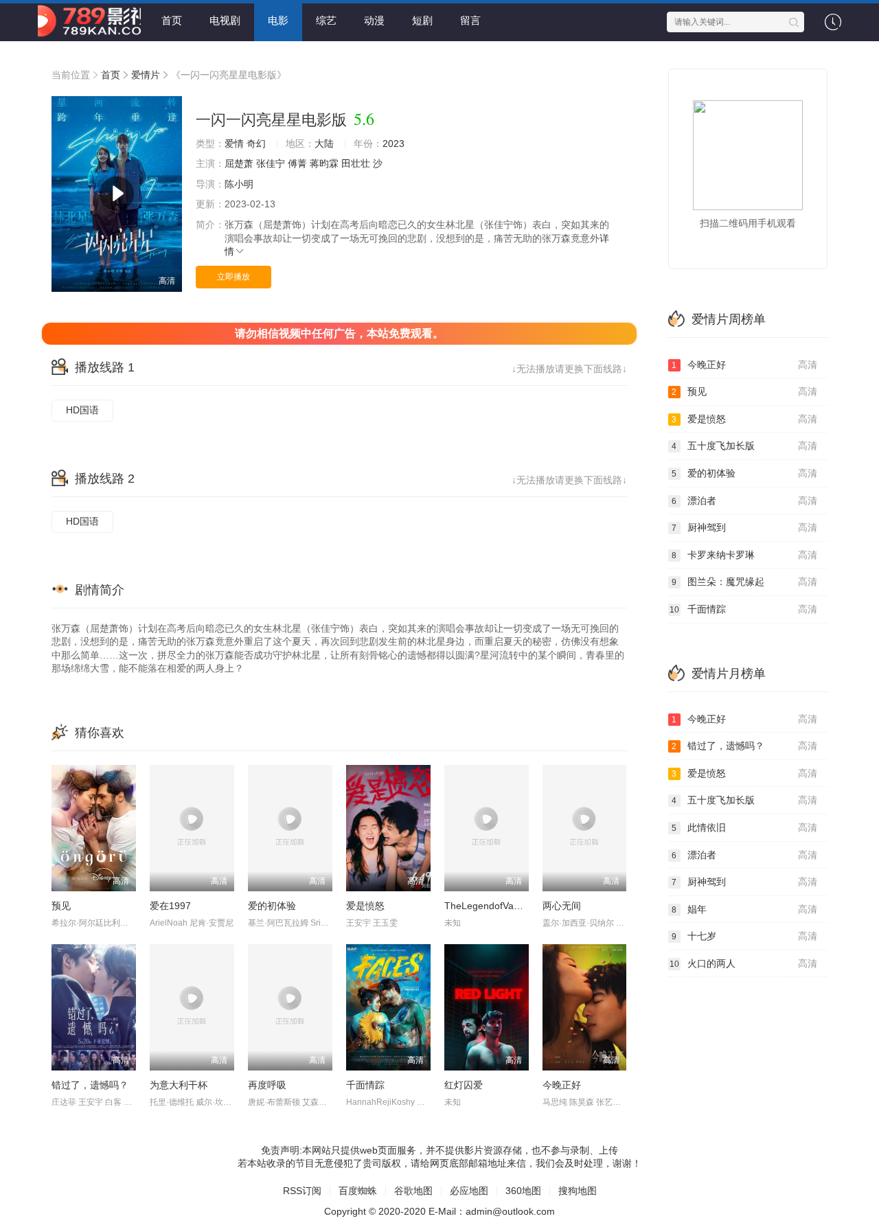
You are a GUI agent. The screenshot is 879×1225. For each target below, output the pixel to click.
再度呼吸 (267, 1084)
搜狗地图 (577, 1190)
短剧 (422, 20)
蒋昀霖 (324, 163)
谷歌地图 (413, 1190)
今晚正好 (562, 1084)
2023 (393, 143)
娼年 (744, 909)
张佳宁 (270, 163)
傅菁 (297, 163)
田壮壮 (355, 163)
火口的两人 (744, 963)
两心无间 (562, 905)
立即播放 (233, 277)
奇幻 (256, 143)
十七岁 (744, 935)
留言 (470, 20)
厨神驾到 (744, 527)
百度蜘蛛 (358, 1190)
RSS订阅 (302, 1190)
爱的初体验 (272, 905)
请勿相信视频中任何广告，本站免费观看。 (339, 333)
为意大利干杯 (178, 1084)
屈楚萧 (239, 163)
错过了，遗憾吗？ (90, 1084)
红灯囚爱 (463, 1084)
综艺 (326, 20)
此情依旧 (744, 827)
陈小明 (239, 184)
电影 (278, 20)
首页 (171, 20)
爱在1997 (170, 905)
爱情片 (145, 74)
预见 (61, 905)
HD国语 (82, 409)
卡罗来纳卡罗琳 (744, 554)
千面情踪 (365, 1084)
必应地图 (469, 1190)
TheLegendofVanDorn (492, 905)
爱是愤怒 (365, 905)
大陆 (324, 143)
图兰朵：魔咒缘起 (744, 581)
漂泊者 (744, 500)
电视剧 (224, 20)
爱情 (234, 143)
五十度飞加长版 (744, 445)
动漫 (374, 20)
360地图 (523, 1190)
